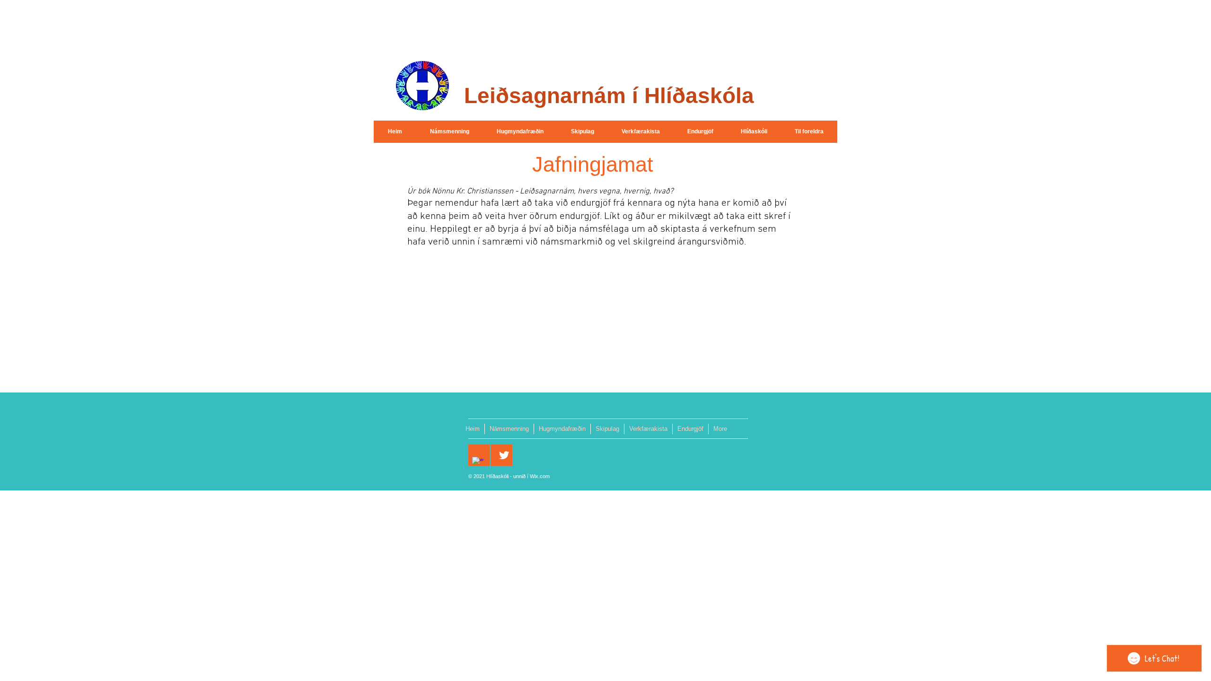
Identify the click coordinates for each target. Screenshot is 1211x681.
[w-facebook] (478, 463)
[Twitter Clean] (504, 455)
